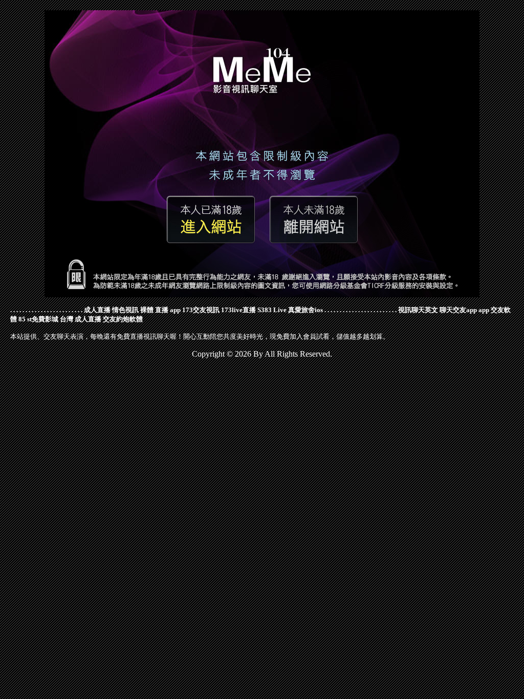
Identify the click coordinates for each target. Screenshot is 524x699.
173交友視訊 (201, 310)
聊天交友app (458, 310)
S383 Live (272, 310)
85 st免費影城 (38, 319)
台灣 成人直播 (80, 319)
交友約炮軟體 (123, 319)
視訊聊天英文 (418, 310)
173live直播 (238, 310)
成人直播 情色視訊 (111, 310)
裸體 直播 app (160, 310)
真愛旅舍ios (305, 310)
